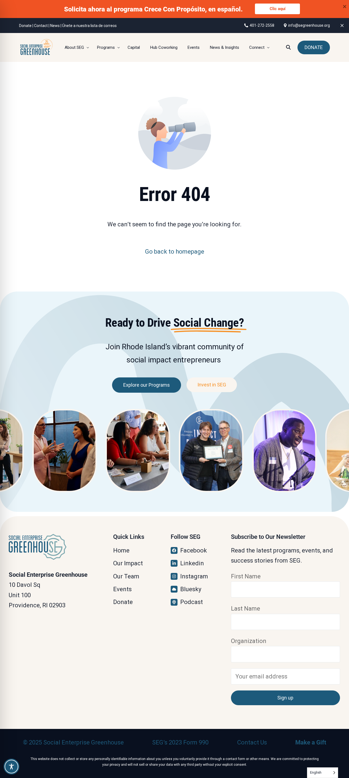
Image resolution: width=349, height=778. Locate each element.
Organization (248, 641)
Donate (25, 26)
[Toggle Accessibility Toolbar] (11, 766)
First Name (246, 576)
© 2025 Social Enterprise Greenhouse (73, 742)
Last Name (245, 608)
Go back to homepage (174, 251)
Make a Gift (310, 742)
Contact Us (252, 742)
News (55, 26)
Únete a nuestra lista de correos (89, 26)
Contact (41, 26)
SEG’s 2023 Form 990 (180, 742)
